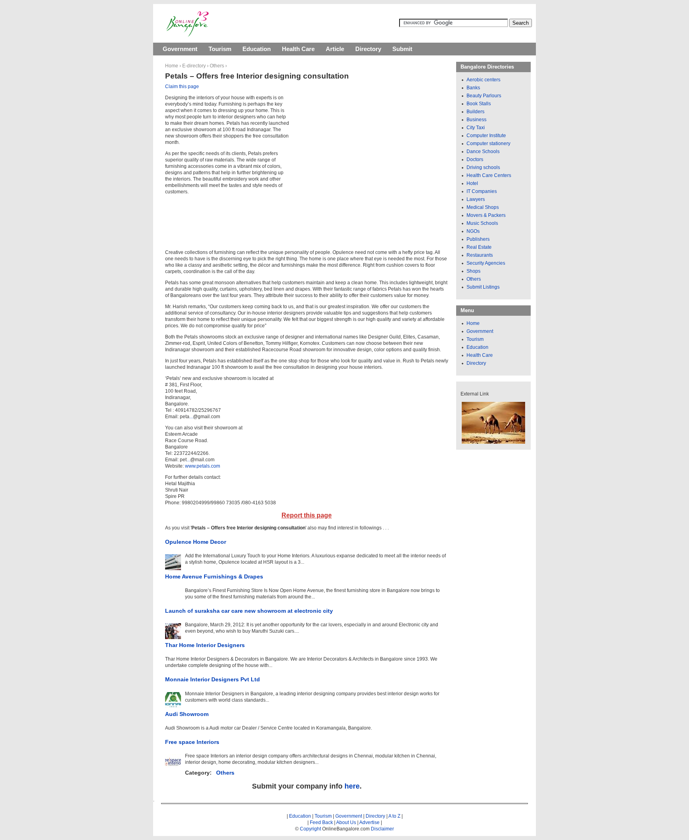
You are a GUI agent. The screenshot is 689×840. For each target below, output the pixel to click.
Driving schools (483, 167)
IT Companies (482, 191)
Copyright (310, 829)
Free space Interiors (192, 742)
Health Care (298, 48)
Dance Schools (483, 151)
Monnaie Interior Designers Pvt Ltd (212, 679)
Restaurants (480, 255)
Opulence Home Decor (195, 542)
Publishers (478, 239)
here (352, 786)
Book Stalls (479, 103)
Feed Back (321, 822)
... (191, 416)
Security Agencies (486, 263)
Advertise (369, 822)
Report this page (307, 515)
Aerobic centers (483, 80)
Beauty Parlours (484, 95)
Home (171, 66)
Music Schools (482, 223)
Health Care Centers (489, 175)
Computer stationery (488, 143)
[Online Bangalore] (187, 35)
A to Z (394, 816)
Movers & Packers (486, 215)
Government (180, 48)
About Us (346, 822)
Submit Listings (483, 287)
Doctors (475, 159)
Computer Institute (486, 135)
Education (256, 48)
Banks (473, 87)
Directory (368, 48)
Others (217, 66)
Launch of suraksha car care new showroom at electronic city (249, 611)
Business (476, 119)
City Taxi (476, 127)
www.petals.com (202, 466)
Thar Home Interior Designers (205, 645)
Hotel (472, 183)
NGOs (473, 231)
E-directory (194, 66)
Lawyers (476, 199)
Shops (473, 271)
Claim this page (182, 86)
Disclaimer (382, 829)
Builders (475, 111)
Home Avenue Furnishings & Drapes (214, 576)
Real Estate (479, 247)
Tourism (220, 48)
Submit (402, 48)
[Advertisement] (361, 147)
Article (335, 48)
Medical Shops (483, 207)
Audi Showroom (187, 714)
